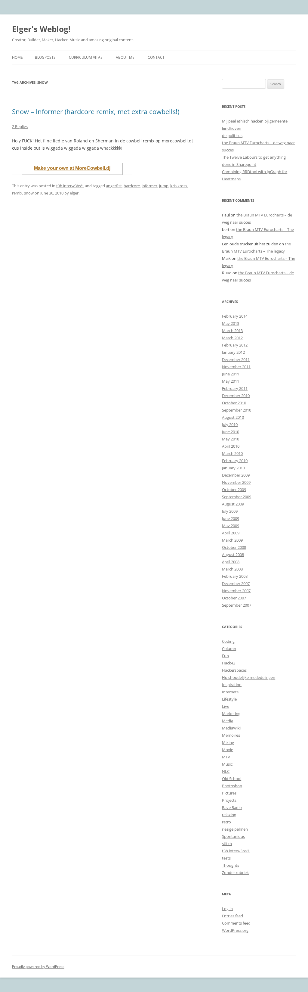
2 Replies (20, 126)
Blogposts (45, 57)
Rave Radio (232, 807)
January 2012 (233, 352)
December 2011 (236, 359)
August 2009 (233, 504)
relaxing (229, 814)
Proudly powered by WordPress (38, 966)
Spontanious (233, 836)
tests (226, 858)
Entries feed (232, 916)
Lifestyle (229, 699)
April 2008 (230, 561)
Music (227, 764)
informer (149, 185)
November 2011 (236, 366)
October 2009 (234, 489)
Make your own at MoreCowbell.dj (72, 168)
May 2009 (230, 525)
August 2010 (233, 417)
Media (227, 720)
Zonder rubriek (235, 872)
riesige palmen (235, 829)
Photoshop (232, 785)
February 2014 (235, 316)
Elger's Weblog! (41, 28)
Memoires (231, 735)
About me (125, 57)
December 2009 (236, 475)
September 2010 (236, 410)
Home (17, 57)
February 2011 (235, 388)
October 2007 (234, 598)
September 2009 (236, 496)
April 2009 (230, 533)
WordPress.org (235, 930)
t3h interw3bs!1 (70, 185)
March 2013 (232, 330)
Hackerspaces (234, 670)
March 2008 (232, 569)
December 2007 (236, 583)
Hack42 (228, 663)
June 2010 (230, 431)
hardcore (132, 185)
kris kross (178, 185)
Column (229, 648)
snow (29, 193)
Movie (227, 749)
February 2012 (235, 345)
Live (225, 706)
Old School (231, 778)
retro (226, 822)
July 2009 (230, 511)
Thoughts (230, 865)
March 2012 (232, 338)
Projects (229, 800)
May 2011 (230, 381)
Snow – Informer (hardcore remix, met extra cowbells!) (95, 111)
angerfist (114, 185)
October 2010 (234, 403)
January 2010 (233, 468)
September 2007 (236, 605)
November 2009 (236, 482)
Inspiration (232, 684)
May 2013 (230, 323)
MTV (226, 757)
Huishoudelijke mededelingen (248, 677)
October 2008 (234, 547)
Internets (230, 692)
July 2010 (230, 424)
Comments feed (236, 923)
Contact (156, 57)
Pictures (229, 793)
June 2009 (230, 518)
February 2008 (235, 576)
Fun (225, 655)
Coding (228, 641)
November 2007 (236, 590)
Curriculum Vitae (86, 57)
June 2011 (230, 374)
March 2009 (232, 540)
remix (17, 193)
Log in (227, 908)
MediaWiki (231, 728)
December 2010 (236, 395)
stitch (227, 843)
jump (163, 185)
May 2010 (230, 439)
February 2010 (235, 460)
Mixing (228, 742)
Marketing (231, 713)
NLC (225, 771)
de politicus (232, 135)
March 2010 (232, 453)
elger (74, 193)
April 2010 (230, 446)
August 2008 (233, 554)
